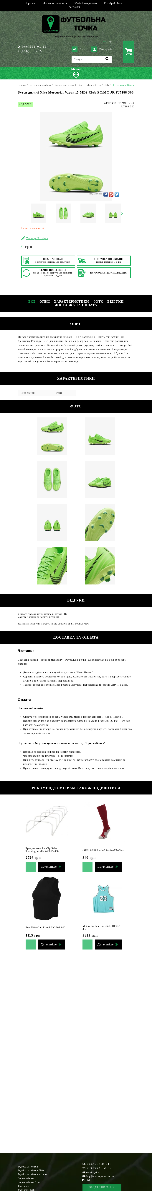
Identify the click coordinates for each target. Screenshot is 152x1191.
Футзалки (23, 1186)
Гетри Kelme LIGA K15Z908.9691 (103, 849)
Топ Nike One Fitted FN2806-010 (45, 927)
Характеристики (71, 301)
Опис (44, 301)
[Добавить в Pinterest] (111, 194)
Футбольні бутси (28, 1166)
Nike (59, 392)
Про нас (31, 3)
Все (32, 301)
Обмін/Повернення (85, 3)
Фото (98, 301)
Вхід (82, 49)
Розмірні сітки (113, 3)
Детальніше (49, 866)
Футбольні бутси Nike (31, 1170)
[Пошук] (107, 59)
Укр (105, 41)
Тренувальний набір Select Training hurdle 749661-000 (42, 850)
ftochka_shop (92, 1172)
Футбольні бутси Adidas (32, 1174)
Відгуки (115, 301)
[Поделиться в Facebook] (105, 194)
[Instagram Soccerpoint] (88, 1180)
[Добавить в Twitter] (117, 194)
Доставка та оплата (55, 3)
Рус (111, 41)
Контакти (74, 7)
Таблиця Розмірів (37, 238)
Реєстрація (105, 49)
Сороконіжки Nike (29, 1182)
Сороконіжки (26, 1178)
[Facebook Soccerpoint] (83, 1180)
